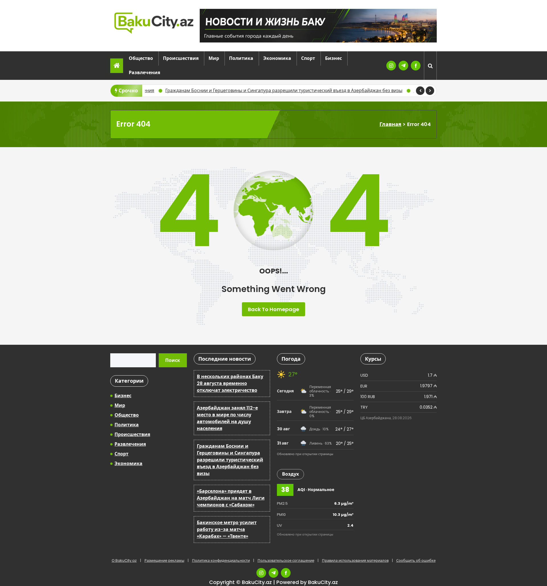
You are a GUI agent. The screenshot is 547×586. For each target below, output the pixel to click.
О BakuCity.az (124, 560)
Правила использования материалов (355, 560)
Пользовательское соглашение (286, 560)
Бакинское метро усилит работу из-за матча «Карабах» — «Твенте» (401, 90)
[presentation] (420, 90)
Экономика (277, 58)
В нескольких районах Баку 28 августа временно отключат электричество (230, 383)
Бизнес (333, 58)
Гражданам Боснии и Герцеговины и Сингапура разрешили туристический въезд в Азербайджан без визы (196, 90)
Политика (241, 58)
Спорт (308, 58)
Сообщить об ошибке (416, 560)
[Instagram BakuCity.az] (391, 65)
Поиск (172, 360)
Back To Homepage (273, 309)
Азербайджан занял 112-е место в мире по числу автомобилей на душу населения (227, 418)
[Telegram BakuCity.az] (403, 65)
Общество (141, 58)
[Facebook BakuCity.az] (416, 65)
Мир (214, 58)
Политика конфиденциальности (221, 560)
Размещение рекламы (164, 560)
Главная (390, 124)
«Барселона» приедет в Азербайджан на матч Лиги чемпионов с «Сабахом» (231, 498)
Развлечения (144, 72)
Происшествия (181, 58)
